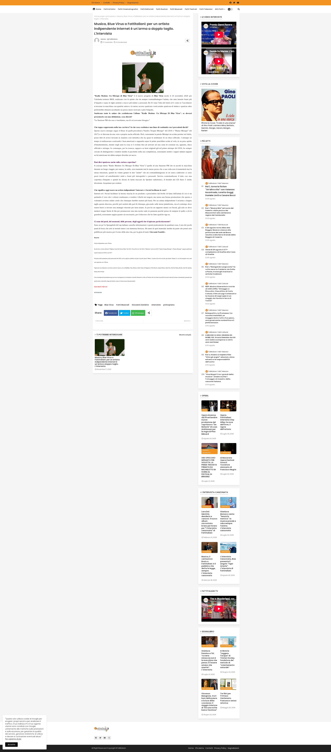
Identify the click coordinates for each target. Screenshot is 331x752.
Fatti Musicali (176, 9)
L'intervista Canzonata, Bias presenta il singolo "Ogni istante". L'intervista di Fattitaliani (228, 563)
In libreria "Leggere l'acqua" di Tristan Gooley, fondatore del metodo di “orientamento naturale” (227, 659)
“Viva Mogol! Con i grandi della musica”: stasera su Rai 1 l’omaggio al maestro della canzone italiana (219, 378)
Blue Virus (109, 305)
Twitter (126, 313)
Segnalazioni (132, 2)
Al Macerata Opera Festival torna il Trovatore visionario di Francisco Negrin (228, 464)
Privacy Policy (119, 2)
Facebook (112, 313)
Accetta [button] (11, 744)
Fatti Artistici (109, 9)
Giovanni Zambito (140, 305)
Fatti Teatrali (191, 9)
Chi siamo (96, 2)
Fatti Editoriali (147, 9)
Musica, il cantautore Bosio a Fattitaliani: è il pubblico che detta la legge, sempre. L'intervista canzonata (208, 566)
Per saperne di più (13, 739)
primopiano (111, 16)
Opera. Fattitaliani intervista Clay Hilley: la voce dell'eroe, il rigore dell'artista (227, 422)
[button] (238, 9)
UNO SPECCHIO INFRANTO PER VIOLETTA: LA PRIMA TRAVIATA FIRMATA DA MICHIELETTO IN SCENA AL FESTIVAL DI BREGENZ (209, 467)
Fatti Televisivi (206, 9)
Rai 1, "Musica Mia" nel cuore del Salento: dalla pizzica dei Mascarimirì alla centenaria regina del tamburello (219, 211)
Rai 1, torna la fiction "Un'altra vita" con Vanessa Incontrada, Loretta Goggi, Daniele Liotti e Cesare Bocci (220, 191)
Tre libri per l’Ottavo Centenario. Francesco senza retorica (228, 698)
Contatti (106, 2)
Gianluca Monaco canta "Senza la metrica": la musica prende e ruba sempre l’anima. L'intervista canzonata (228, 521)
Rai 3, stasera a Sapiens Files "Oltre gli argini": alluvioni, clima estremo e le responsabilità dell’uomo (219, 358)
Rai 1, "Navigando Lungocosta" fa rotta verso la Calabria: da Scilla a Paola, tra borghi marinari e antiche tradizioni (220, 270)
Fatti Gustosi (162, 9)
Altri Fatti (219, 9)
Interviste (156, 305)
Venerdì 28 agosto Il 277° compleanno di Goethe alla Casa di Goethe (220, 252)
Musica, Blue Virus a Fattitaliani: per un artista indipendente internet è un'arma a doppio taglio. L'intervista (107, 361)
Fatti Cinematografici (128, 9)
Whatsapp (139, 313)
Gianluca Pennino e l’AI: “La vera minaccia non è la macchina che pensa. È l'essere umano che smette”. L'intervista (209, 660)
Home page (99, 16)
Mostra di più (185, 335)
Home (98, 9)
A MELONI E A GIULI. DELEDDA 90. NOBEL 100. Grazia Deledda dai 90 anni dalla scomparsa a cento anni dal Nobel (220, 338)
